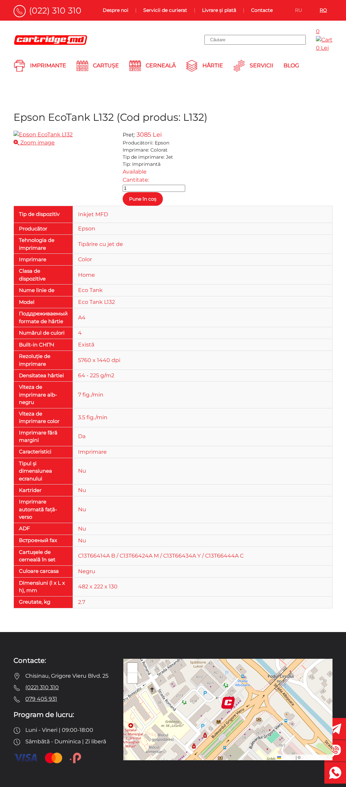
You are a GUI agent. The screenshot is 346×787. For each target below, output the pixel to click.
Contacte (262, 10)
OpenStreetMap (316, 757)
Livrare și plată (219, 10)
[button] (228, 703)
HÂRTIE (212, 65)
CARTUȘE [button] (106, 65)
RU (298, 10)
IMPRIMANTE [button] (48, 65)
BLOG (291, 65)
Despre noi (115, 10)
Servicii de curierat (165, 10)
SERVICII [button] (261, 65)
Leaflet (288, 757)
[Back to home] (51, 40)
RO (323, 10)
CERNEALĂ (161, 65)
